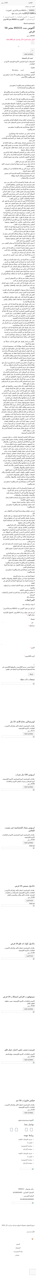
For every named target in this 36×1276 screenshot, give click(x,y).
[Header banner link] (18, 638)
